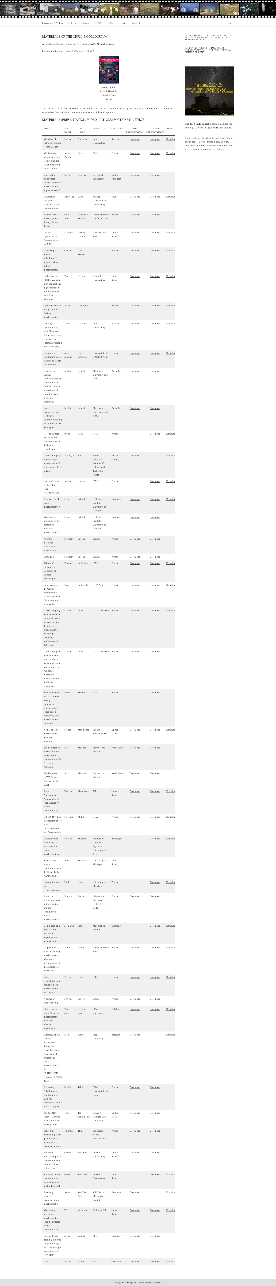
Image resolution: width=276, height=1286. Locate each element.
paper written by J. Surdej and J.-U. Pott (147, 108)
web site (225, 149)
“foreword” (73, 108)
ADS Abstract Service (102, 44)
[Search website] (230, 23)
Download (135, 139)
